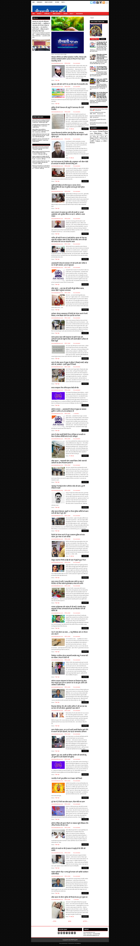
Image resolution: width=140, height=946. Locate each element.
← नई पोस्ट (54, 921)
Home (33, 2)
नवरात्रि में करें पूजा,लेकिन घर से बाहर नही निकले (66, 778)
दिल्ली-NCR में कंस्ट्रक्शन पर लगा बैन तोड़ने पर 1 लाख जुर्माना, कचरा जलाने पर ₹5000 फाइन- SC (41, 167)
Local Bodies (105, 135)
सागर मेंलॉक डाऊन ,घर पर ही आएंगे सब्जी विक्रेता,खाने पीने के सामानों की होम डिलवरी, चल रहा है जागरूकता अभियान (69, 730)
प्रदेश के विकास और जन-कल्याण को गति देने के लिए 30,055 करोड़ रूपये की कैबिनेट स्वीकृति (41, 120)
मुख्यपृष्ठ (69, 921)
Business (39, 13)
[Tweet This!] (57, 80)
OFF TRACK (93, 136)
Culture (91, 133)
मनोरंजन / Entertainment (102, 139)
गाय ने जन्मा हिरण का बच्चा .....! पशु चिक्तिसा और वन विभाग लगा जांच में (69, 633)
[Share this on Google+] (59, 80)
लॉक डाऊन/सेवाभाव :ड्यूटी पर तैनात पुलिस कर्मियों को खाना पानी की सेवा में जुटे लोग (69, 512)
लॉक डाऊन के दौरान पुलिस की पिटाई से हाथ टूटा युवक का (69, 897)
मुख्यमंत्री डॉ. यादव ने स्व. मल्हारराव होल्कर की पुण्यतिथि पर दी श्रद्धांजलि (40, 139)
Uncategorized (79, 13)
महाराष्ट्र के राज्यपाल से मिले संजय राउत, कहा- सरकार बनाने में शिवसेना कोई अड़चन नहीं (41, 161)
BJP (91, 131)
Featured (57, 2)
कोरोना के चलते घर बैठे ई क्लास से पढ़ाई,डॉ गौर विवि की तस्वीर (68, 849)
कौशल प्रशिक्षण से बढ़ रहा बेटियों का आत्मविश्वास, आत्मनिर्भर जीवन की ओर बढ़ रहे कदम (40, 131)
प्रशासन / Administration (101, 138)
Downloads (40, 2)
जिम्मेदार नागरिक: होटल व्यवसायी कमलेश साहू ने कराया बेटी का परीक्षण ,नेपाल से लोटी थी (69, 656)
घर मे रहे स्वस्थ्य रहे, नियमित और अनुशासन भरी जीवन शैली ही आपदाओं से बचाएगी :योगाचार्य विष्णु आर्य (69, 162)
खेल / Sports (100, 136)
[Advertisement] (41, 54)
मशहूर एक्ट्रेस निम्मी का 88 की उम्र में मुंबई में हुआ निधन (68, 560)
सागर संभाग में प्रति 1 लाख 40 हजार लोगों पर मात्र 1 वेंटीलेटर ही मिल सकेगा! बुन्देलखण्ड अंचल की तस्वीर (67, 582)
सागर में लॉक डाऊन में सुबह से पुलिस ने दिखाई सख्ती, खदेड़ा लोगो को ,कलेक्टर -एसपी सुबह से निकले (69, 363)
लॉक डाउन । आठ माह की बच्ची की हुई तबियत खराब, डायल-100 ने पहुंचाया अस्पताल (67, 289)
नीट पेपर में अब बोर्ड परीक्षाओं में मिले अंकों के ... (98, 119)
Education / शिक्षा (101, 133)
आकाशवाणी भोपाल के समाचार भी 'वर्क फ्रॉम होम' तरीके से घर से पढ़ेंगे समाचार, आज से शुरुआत (69, 264)
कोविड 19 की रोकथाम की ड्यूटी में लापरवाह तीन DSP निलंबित (67, 108)
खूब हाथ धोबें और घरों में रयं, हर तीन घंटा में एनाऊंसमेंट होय (69, 84)
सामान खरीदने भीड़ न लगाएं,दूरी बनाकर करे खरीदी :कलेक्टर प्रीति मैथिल (69, 873)
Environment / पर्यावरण (94, 135)
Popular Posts (94, 39)
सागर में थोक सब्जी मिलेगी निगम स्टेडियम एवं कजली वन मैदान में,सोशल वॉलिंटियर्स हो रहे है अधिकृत (68, 435)
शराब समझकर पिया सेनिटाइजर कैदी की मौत (65, 387)
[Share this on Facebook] (55, 80)
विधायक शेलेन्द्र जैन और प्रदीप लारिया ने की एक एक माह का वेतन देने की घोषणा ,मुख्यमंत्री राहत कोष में (69, 707)
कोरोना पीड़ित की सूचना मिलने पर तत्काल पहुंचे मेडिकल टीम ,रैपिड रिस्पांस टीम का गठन (69, 824)
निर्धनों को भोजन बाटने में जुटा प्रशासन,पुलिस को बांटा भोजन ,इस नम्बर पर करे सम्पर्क (68, 535)
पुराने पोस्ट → (85, 921)
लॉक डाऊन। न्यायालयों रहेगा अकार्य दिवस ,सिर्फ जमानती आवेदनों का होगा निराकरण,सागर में (69, 461)
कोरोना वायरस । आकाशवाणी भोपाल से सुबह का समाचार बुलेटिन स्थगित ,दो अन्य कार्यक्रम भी (68, 410)
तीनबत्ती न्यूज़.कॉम (74, 939)
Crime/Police (103, 131)
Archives (103, 39)
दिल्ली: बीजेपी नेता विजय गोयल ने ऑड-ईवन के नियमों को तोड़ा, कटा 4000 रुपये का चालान (40, 147)
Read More (85, 80)
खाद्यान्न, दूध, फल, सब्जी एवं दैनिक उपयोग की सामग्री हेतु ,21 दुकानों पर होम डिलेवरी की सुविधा (68, 756)
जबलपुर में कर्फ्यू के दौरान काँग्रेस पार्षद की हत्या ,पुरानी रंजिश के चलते (68, 487)
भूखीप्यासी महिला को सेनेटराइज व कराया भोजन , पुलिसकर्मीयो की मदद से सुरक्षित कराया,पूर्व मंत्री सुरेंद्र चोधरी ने (68, 187)
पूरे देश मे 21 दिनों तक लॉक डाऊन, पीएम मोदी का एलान (68, 801)
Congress (95, 131)
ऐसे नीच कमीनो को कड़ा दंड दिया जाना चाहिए (98, 123)
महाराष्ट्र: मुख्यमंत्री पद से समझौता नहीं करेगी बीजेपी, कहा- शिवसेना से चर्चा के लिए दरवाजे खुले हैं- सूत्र (41, 158)
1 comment (76, 413)
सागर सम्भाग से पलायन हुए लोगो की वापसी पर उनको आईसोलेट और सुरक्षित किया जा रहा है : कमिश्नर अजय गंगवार (68, 214)
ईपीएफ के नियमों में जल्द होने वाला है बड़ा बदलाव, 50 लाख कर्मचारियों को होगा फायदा (41, 152)
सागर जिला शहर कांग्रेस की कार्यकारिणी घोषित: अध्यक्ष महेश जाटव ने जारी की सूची (101, 43)
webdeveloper (64, 943)
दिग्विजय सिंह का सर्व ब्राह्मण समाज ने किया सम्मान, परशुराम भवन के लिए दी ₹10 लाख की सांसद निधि (101, 56)
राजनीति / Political (95, 141)
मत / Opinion (93, 139)
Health (63, 2)
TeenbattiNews (77, 943)
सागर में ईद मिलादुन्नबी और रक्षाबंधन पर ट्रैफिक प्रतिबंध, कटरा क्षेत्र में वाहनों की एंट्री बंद (101, 68)
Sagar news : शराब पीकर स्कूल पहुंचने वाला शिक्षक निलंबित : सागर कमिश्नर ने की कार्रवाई (102, 80)
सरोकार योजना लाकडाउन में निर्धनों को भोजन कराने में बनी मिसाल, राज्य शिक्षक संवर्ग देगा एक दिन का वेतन (69, 314)
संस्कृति (101, 141)
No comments (76, 63)
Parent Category (49, 2)
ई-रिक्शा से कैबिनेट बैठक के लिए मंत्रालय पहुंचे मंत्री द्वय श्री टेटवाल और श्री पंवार (40, 135)
